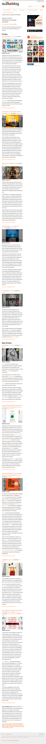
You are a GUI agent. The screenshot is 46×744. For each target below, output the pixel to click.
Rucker (8, 661)
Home (3, 734)
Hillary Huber (9, 613)
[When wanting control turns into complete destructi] (35, 59)
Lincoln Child (11, 226)
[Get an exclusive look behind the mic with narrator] (35, 48)
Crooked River (5, 226)
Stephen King (11, 290)
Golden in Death (8, 725)
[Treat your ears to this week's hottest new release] (41, 48)
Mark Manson (18, 475)
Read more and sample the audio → (9, 107)
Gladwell (12, 448)
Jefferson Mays (13, 227)
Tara (12, 592)
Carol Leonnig (16, 612)
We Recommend (6, 10)
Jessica (3, 364)
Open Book (4, 345)
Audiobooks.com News (32, 10)
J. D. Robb (9, 113)
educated (3, 725)
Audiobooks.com (8, 734)
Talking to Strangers (6, 439)
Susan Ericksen (19, 113)
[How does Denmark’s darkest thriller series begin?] (35, 42)
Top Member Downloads (12, 723)
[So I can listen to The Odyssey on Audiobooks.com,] (29, 59)
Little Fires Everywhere (16, 725)
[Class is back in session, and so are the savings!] (29, 54)
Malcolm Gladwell (17, 407)
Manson (5, 500)
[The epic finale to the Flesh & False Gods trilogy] (35, 54)
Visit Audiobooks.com (8, 12)
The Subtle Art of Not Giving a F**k (8, 550)
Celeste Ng (15, 163)
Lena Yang (14, 24)
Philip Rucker (9, 612)
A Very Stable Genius (8, 724)
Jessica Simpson (11, 345)
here (14, 720)
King (10, 330)
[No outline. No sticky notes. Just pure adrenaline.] (29, 42)
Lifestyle (15, 10)
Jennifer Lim (4, 165)
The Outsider (4, 290)
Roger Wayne (9, 476)
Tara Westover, (10, 559)
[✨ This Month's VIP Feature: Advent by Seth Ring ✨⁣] (41, 42)
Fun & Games (22, 10)
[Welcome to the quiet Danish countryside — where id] (29, 48)
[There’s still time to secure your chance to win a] (41, 59)
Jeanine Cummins (12, 36)
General (6, 723)
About (41, 10)
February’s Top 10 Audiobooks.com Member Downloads (9, 20)
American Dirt (5, 36)
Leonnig (3, 661)
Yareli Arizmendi (5, 38)
